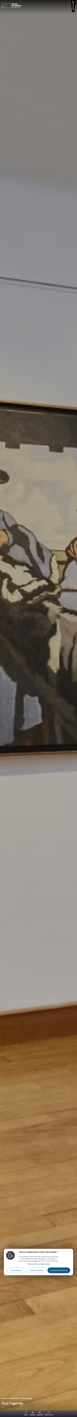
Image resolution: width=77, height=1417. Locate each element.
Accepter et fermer (59, 1270)
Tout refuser (16, 1270)
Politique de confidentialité (38, 1264)
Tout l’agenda (27, 1398)
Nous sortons (14, 1398)
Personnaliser (36, 1270)
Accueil (4, 1398)
